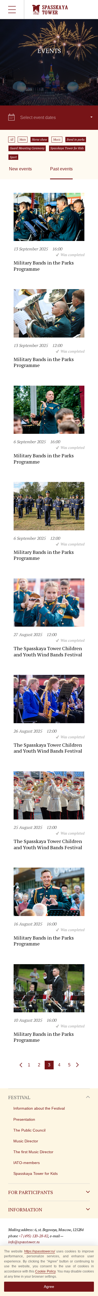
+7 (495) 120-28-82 (33, 1235)
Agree (49, 1286)
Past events (61, 169)
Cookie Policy (45, 1271)
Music (57, 139)
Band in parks (76, 139)
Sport (13, 157)
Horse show (39, 139)
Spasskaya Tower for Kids (67, 148)
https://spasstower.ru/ (39, 1251)
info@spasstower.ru (24, 1241)
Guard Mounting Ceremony (27, 148)
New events (20, 169)
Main (22, 139)
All (11, 139)
